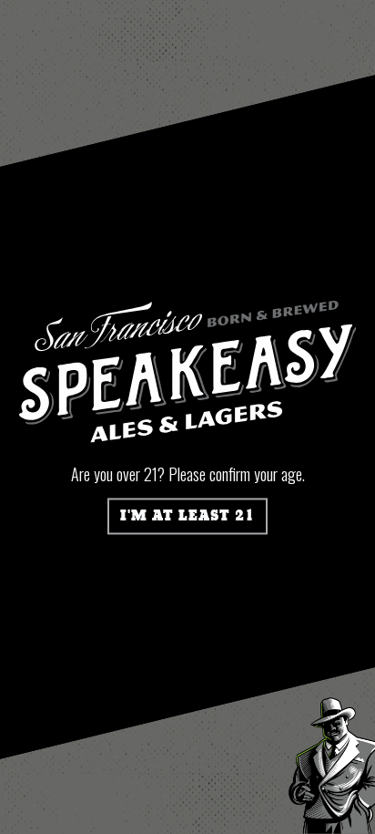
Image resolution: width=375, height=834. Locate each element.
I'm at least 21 (187, 516)
